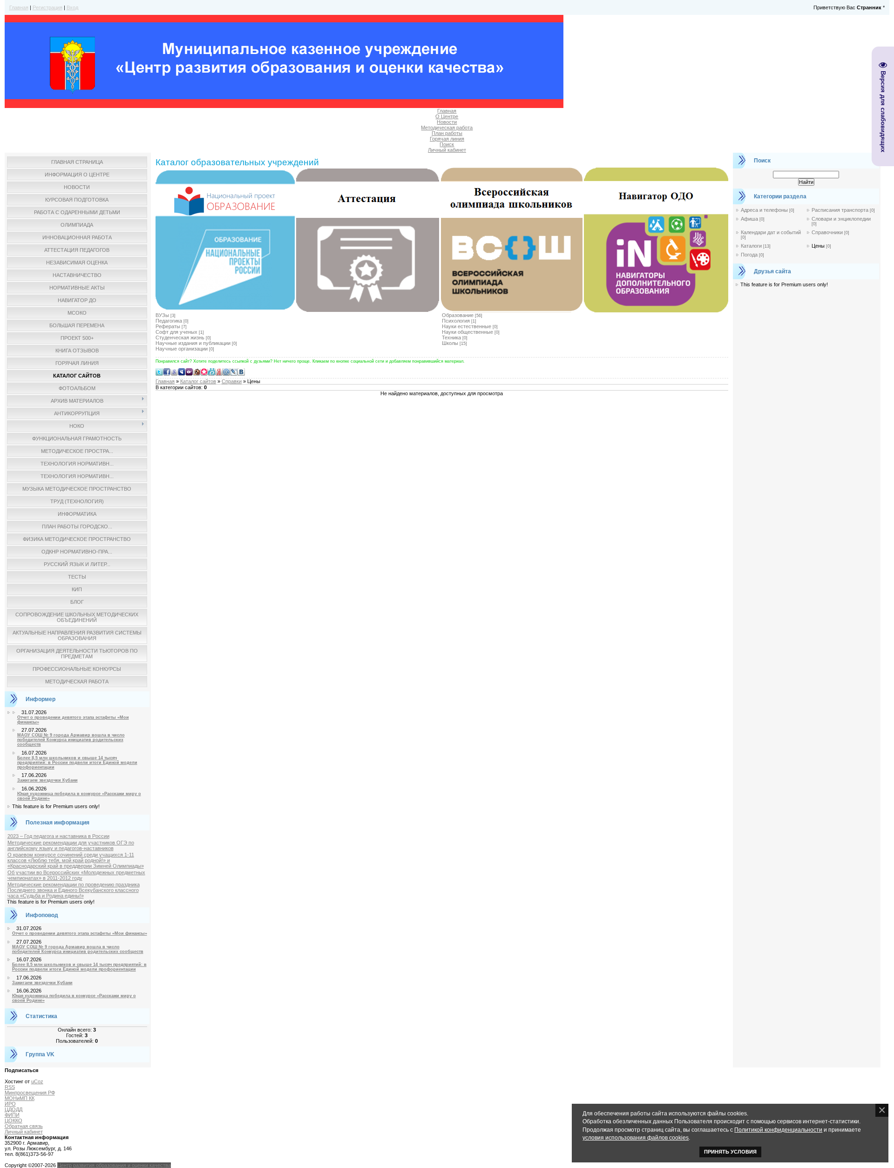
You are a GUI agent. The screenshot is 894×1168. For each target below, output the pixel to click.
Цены (818, 246)
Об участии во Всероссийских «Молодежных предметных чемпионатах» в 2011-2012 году (76, 875)
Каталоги (751, 246)
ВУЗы (162, 315)
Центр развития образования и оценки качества (114, 1165)
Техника (451, 337)
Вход (72, 7)
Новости (447, 122)
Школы (450, 343)
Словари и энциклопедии (841, 219)
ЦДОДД (13, 1109)
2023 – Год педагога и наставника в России (58, 836)
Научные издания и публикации (193, 343)
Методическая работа (447, 127)
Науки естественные (466, 326)
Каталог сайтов (198, 381)
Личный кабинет (447, 150)
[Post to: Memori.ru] (204, 371)
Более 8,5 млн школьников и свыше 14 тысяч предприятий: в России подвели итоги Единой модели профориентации (77, 763)
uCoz (37, 1081)
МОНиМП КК (19, 1098)
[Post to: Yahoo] (189, 371)
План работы (447, 133)
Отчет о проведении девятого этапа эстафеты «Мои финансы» (79, 933)
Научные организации (182, 348)
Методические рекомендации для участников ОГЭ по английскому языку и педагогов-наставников (70, 845)
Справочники (827, 232)
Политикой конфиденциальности (778, 1130)
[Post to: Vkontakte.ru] (241, 371)
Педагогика (169, 321)
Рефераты (168, 326)
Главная (18, 7)
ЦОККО (13, 1120)
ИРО (10, 1104)
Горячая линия (447, 139)
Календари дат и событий (771, 232)
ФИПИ (12, 1115)
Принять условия (730, 1151)
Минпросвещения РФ (30, 1092)
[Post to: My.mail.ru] (226, 371)
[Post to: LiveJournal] (233, 371)
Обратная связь (24, 1126)
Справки (232, 381)
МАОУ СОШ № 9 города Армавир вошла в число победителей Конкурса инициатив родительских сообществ (71, 740)
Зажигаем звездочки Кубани (47, 780)
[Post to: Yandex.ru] (219, 371)
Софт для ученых (176, 332)
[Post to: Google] (174, 371)
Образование (458, 315)
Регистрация (47, 7)
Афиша (749, 219)
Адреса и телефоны (764, 210)
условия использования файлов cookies (635, 1137)
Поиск (447, 144)
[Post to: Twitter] (159, 371)
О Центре (446, 116)
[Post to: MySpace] (181, 371)
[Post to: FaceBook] (166, 371)
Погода (749, 254)
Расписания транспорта (840, 210)
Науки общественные (467, 332)
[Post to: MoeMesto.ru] (211, 371)
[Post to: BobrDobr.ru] (196, 371)
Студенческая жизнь (180, 337)
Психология (456, 321)
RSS (10, 1087)
